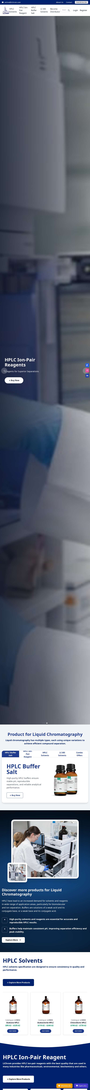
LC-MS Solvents (62, 754)
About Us (59, 2)
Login (75, 10)
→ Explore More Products (18, 982)
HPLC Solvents (45, 754)
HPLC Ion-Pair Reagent (27, 754)
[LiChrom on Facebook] (87, 365)
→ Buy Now (14, 380)
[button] (4, 371)
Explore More (12, 940)
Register (83, 10)
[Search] (69, 10)
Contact (69, 2)
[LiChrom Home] (6, 10)
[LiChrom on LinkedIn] (87, 375)
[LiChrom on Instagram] (87, 370)
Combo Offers (79, 754)
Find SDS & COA (81, 2)
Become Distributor (55, 10)
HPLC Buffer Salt (10, 754)
